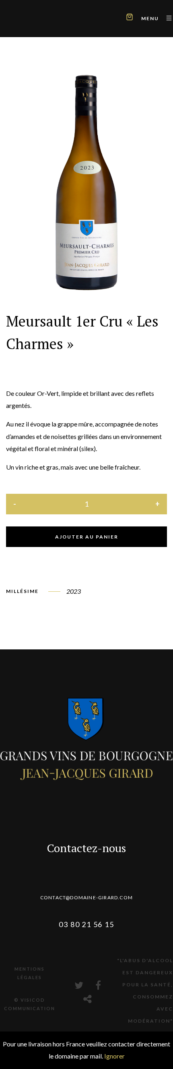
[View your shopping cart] (129, 18)
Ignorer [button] (114, 1056)
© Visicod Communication (29, 1004)
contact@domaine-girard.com (86, 897)
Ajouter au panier (86, 537)
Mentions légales (29, 973)
